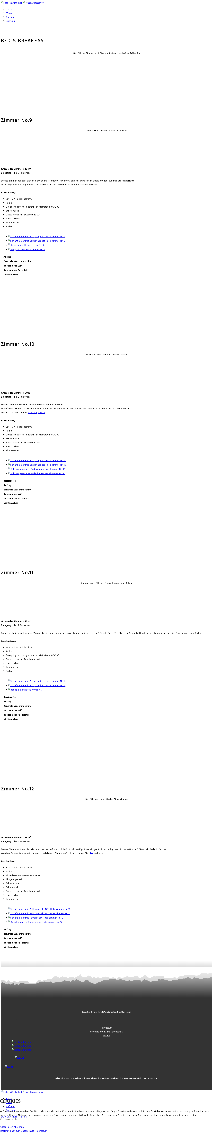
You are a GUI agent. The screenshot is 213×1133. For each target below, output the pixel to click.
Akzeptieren (6, 1127)
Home (9, 9)
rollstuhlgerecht (36, 413)
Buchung (10, 21)
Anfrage (10, 17)
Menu (9, 13)
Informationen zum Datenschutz (106, 1032)
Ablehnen (19, 1127)
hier (91, 853)
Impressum (106, 1028)
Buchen (106, 1036)
